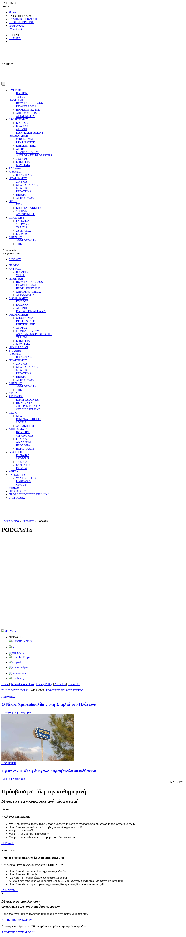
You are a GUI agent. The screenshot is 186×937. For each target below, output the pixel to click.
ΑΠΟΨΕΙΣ (15, 237)
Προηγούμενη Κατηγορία (16, 712)
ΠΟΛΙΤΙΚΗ (16, 99)
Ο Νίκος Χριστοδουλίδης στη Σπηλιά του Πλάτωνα (48, 704)
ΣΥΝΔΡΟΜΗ (9, 890)
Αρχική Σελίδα (10, 520)
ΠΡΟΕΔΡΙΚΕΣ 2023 (28, 109)
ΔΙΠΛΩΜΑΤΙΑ (25, 116)
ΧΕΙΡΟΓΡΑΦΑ (25, 197)
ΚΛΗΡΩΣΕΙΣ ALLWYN (31, 132)
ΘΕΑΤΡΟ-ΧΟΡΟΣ (27, 184)
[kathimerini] (16, 653)
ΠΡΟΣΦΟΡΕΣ (17, 491)
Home (12, 12)
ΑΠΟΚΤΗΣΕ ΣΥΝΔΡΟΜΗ (18, 920)
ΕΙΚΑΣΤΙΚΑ (24, 191)
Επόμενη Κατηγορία (13, 778)
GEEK (13, 201)
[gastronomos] (17, 673)
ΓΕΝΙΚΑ (21, 438)
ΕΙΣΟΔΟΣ (15, 38)
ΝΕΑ (19, 204)
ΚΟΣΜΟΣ (15, 171)
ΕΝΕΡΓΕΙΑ (23, 161)
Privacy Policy (44, 684)
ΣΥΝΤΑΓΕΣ (23, 230)
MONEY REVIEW (27, 152)
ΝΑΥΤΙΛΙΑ (23, 165)
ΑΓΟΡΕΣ (21, 148)
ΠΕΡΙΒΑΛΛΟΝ (18, 347)
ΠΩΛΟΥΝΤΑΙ (24, 402)
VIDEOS (14, 487)
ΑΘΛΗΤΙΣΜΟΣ (18, 119)
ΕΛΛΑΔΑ (22, 126)
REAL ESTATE (25, 142)
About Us (60, 684)
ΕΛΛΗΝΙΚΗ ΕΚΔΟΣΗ (23, 19)
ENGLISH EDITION (21, 22)
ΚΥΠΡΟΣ (15, 90)
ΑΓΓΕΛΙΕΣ (16, 396)
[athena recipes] (18, 667)
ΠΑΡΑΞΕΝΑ (24, 175)
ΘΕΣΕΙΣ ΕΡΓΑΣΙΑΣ (28, 409)
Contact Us (74, 684)
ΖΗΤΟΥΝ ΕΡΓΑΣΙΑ (28, 406)
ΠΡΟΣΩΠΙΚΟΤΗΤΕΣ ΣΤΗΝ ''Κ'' (29, 494)
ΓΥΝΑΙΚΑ (22, 220)
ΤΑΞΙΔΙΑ (21, 227)
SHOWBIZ (22, 224)
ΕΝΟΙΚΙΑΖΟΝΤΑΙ (27, 399)
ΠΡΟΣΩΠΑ (23, 445)
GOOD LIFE (16, 217)
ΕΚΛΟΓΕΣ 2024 (26, 106)
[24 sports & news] (20, 640)
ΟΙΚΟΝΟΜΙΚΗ (18, 135)
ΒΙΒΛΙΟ (21, 194)
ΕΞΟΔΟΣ (21, 233)
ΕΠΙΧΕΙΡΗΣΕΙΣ (26, 145)
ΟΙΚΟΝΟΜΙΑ (24, 139)
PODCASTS (23, 481)
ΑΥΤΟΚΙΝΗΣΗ (25, 214)
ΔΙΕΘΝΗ (21, 129)
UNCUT (21, 484)
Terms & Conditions (22, 684)
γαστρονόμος (16, 25)
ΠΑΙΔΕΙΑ (22, 93)
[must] (13, 647)
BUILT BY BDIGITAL (15, 690)
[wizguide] (15, 662)
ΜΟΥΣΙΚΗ (23, 188)
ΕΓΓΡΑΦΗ (7, 843)
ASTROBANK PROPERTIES (34, 155)
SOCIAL (21, 211)
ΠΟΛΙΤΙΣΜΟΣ (18, 178)
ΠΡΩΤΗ (14, 265)
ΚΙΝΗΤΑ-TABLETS (28, 207)
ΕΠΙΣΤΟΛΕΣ (17, 497)
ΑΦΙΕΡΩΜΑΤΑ (18, 429)
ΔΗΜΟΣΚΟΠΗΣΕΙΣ (28, 112)
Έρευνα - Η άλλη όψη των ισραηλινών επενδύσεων (48, 771)
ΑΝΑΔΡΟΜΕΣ (25, 442)
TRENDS (22, 158)
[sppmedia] (9, 631)
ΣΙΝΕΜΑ (21, 181)
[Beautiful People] (20, 657)
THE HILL (22, 243)
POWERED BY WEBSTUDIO (64, 690)
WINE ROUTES (26, 478)
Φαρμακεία (15, 28)
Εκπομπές (28, 520)
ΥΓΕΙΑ (20, 96)
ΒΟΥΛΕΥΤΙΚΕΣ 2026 (29, 103)
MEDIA (13, 471)
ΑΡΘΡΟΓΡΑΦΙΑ (26, 240)
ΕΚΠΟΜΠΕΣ (17, 474)
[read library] (17, 678)
